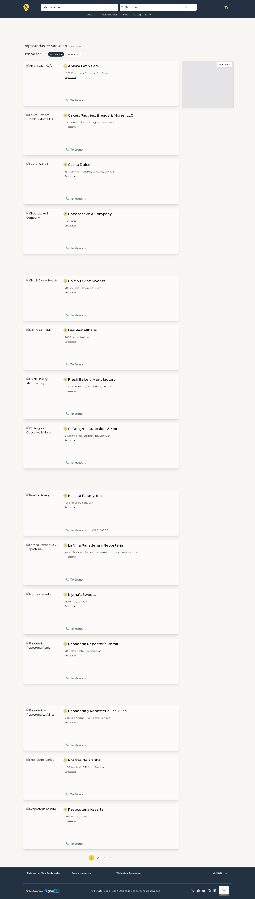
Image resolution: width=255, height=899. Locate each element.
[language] (226, 8)
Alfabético (74, 54)
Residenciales (109, 14)
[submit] (190, 7)
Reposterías (70, 77)
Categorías (140, 14)
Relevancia (56, 54)
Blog (125, 14)
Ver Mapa (224, 64)
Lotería (91, 14)
